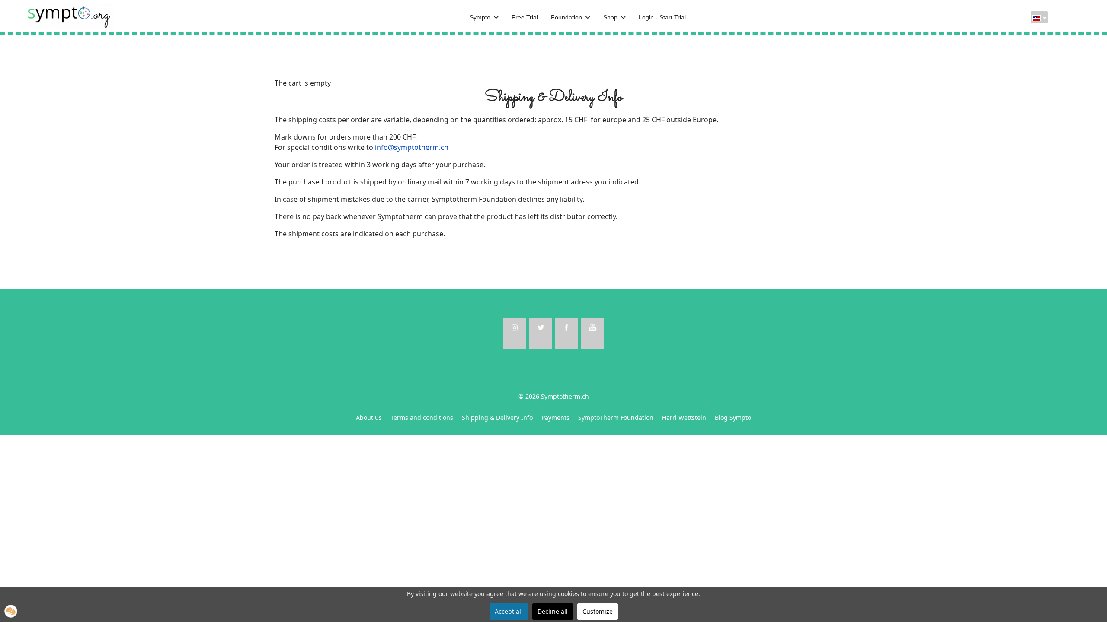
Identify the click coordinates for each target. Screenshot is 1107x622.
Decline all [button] (553, 611)
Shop (610, 17)
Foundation (566, 17)
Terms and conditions (421, 417)
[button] (10, 611)
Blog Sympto (733, 417)
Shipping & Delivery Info (497, 417)
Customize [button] (597, 611)
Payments (555, 417)
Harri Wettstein (684, 417)
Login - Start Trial (662, 17)
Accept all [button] (509, 611)
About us (369, 417)
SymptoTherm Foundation (615, 417)
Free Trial (525, 17)
